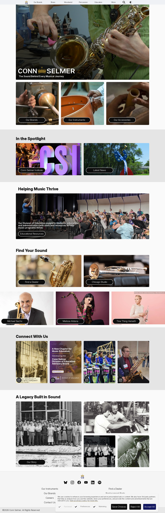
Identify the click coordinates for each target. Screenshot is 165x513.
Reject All (135, 506)
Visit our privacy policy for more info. (84, 501)
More (113, 2)
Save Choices (119, 506)
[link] (65, 482)
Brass (53, 2)
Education (98, 2)
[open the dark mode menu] (131, 2)
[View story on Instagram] (32, 362)
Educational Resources (32, 233)
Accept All (149, 506)
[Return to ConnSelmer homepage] (26, 2)
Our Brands (38, 2)
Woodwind (68, 2)
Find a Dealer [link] (115, 488)
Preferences (85, 506)
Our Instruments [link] (50, 488)
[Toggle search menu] (124, 2)
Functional (68, 507)
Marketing (102, 506)
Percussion (83, 2)
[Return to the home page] (82, 476)
